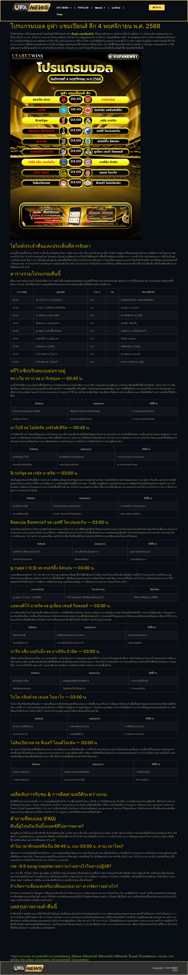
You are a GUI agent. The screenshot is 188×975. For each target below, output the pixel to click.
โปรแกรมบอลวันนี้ (60, 959)
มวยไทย (116, 7)
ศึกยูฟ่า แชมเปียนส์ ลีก (83, 33)
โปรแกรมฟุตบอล (80, 959)
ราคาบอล (162, 956)
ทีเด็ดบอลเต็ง (120, 956)
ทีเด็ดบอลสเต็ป (105, 956)
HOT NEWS (62, 7)
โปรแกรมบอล (42, 959)
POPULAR (83, 7)
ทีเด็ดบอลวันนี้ (90, 956)
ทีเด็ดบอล (76, 956)
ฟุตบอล (98, 7)
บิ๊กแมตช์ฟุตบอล (147, 956)
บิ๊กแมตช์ (133, 956)
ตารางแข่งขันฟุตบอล (59, 956)
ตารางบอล (24, 956)
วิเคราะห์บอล (27, 959)
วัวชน (59, 14)
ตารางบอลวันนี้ (39, 956)
